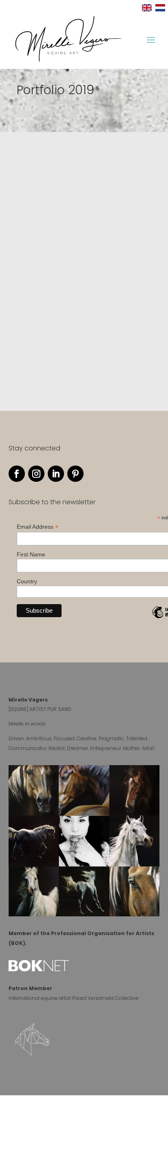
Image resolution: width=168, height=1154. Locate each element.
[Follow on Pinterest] (75, 474)
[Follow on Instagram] (36, 474)
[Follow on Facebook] (17, 474)
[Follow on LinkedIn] (56, 474)
